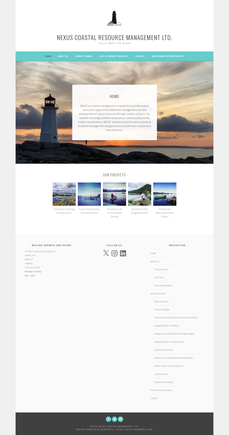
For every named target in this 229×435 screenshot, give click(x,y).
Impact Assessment (163, 349)
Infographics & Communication (169, 341)
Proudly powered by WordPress (94, 429)
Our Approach (161, 269)
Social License (161, 373)
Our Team (159, 277)
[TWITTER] (114, 419)
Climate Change (161, 309)
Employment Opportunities (168, 56)
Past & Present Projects (113, 56)
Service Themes (84, 56)
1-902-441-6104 (32, 267)
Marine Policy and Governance (168, 365)
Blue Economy (161, 301)
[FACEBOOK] (108, 419)
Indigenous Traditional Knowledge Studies (174, 333)
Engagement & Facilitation (166, 325)
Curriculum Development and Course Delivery (176, 317)
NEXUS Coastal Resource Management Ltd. (114, 37)
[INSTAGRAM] (120, 419)
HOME (153, 253)
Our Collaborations (163, 285)
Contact (140, 56)
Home (48, 56)
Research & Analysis (163, 382)
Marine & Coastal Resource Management (173, 357)
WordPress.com (143, 429)
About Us (63, 56)
